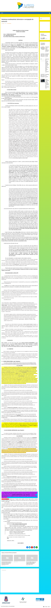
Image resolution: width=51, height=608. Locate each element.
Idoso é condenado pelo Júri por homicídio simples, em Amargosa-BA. (47, 83)
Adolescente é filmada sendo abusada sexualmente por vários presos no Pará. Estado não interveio (47, 65)
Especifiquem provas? (47, 75)
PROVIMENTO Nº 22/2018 (47, 55)
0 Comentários (9, 23)
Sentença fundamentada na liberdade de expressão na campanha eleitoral (6, 563)
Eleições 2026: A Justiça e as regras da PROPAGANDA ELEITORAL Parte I (31, 563)
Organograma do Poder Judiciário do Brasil (47, 49)
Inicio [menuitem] (2, 13)
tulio (3, 23)
